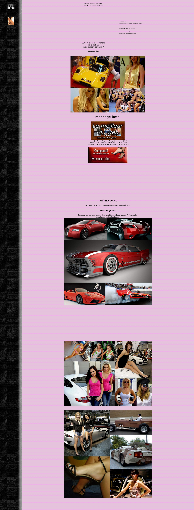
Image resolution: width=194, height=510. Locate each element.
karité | (126, 142)
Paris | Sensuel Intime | (115, 144)
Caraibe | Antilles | (95, 142)
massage (92, 51)
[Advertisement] (93, 24)
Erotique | (98, 141)
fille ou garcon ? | (122, 215)
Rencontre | (133, 215)
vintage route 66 (96, 5)
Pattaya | (112, 141)
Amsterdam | (91, 144)
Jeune (98, 144)
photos (115, 205)
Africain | (120, 142)
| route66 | (89, 205)
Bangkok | (105, 141)
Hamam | (126, 144)
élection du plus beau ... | (109, 142)
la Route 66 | (99, 205)
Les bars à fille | (124, 205)
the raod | (108, 205)
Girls (97, 51)
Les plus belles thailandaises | (108, 217)
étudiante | (103, 144)
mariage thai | (119, 141)
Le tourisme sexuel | (94, 215)
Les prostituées (108, 215)
